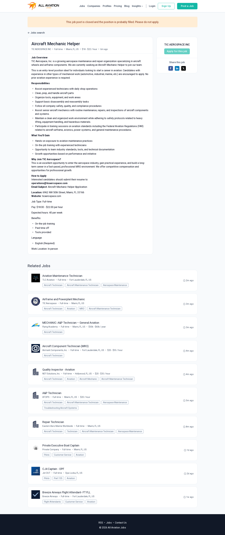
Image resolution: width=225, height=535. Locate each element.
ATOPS (45, 397)
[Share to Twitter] (183, 68)
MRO (82, 308)
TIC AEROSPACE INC (41, 49)
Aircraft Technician (53, 285)
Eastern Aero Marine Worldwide (57, 426)
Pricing (118, 6)
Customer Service (62, 455)
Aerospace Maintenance (115, 285)
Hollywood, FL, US (83, 373)
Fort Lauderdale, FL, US (80, 280)
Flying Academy (50, 327)
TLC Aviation (48, 280)
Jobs (82, 6)
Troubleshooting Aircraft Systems (60, 408)
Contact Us (121, 522)
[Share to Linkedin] (177, 68)
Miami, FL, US (72, 49)
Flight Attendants (52, 502)
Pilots (46, 455)
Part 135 (58, 478)
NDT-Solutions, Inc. (51, 373)
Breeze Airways (50, 496)
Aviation (71, 308)
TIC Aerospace (49, 303)
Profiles (107, 6)
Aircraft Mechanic (88, 379)
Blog (126, 6)
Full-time (58, 49)
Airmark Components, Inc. (54, 350)
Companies (93, 6)
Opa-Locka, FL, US (73, 473)
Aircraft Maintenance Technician (83, 285)
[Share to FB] (170, 68)
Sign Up (166, 6)
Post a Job (187, 6)
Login (152, 6)
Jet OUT (46, 473)
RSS (100, 522)
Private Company (50, 449)
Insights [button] (136, 6)
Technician (72, 431)
